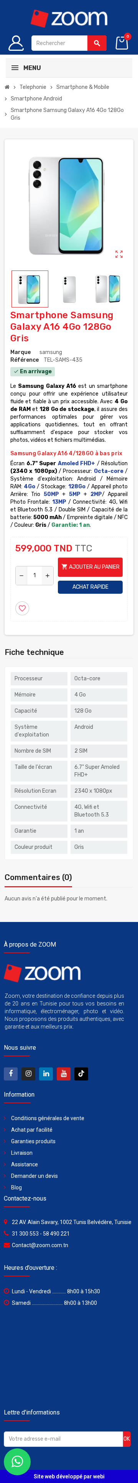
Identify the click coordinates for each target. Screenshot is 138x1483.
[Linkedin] (46, 1074)
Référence (24, 360)
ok (126, 1439)
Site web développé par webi (69, 1476)
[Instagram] (28, 1074)
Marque (20, 352)
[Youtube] (64, 1074)
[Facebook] (11, 1074)
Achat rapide (90, 587)
